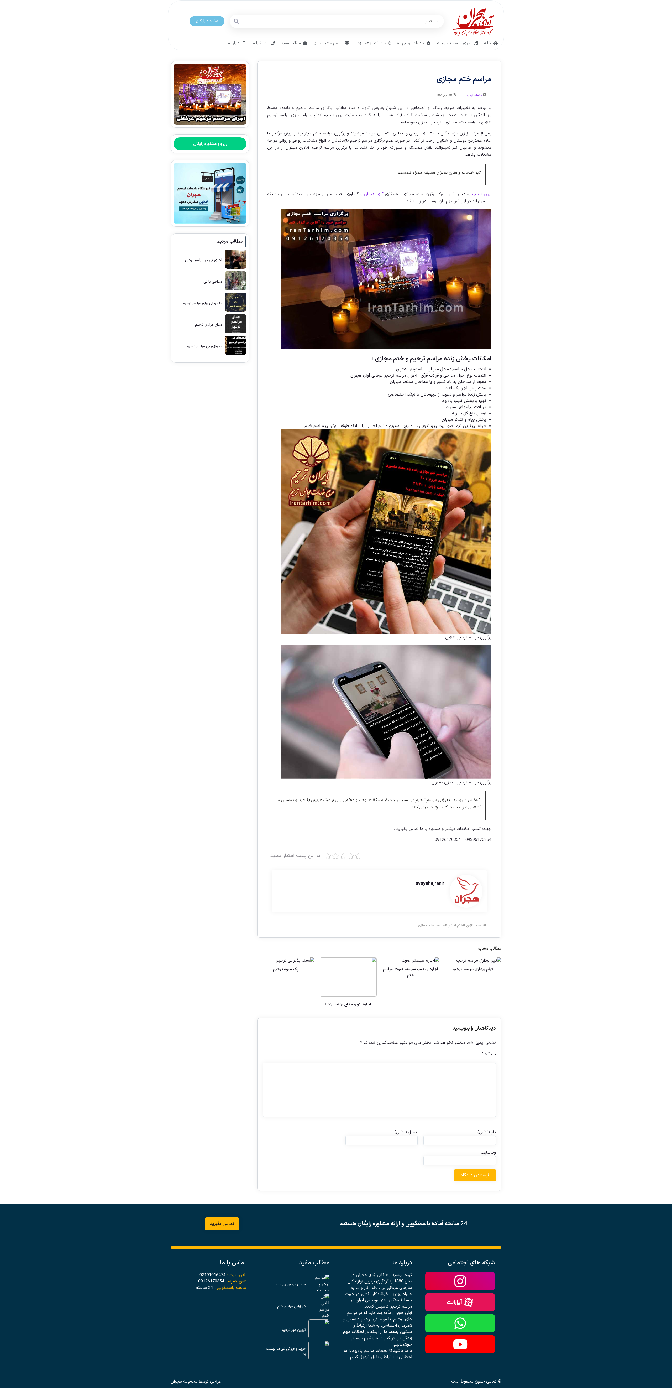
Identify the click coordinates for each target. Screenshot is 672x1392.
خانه (487, 43)
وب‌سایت (488, 1152)
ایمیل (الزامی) (406, 1132)
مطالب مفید (291, 43)
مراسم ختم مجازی (328, 43)
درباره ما (233, 43)
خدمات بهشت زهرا (371, 43)
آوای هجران (374, 194)
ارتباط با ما (260, 43)
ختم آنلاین (455, 925)
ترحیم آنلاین (475, 925)
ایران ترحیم (481, 194)
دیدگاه (489, 1054)
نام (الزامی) (486, 1132)
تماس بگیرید (222, 1223)
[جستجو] (236, 21)
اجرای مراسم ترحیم (456, 43)
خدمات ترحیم (413, 43)
